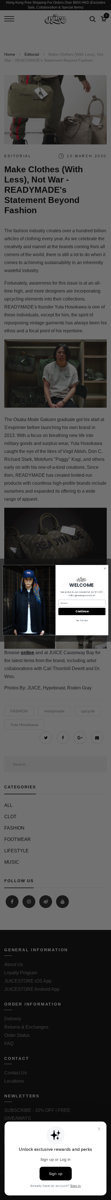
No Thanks (82, 620)
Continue (81, 611)
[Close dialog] (104, 568)
